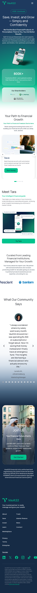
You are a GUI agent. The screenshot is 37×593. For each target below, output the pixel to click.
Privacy (4, 538)
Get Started (18, 457)
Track (18, 514)
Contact (19, 527)
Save (4, 518)
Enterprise (6, 545)
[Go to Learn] (22, 181)
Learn (4, 527)
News (18, 523)
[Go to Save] (15, 181)
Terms (4, 542)
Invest (4, 523)
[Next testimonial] (33, 345)
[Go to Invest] (17, 181)
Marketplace (7, 532)
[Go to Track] (19, 181)
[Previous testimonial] (4, 345)
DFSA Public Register (14, 584)
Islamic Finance (21, 518)
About (4, 514)
